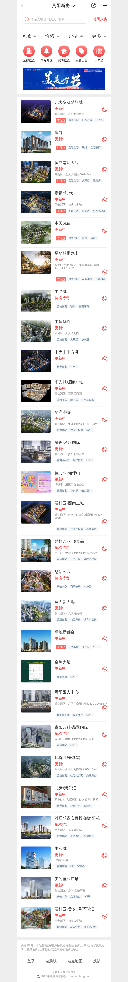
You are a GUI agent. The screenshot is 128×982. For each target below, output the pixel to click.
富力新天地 (65, 601)
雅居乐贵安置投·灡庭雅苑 (77, 818)
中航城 (61, 291)
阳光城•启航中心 (69, 382)
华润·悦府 (63, 412)
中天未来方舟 (67, 352)
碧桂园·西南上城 (69, 503)
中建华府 (63, 321)
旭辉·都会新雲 (67, 757)
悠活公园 (63, 571)
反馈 (97, 961)
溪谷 (59, 132)
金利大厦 (63, 662)
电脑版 (51, 961)
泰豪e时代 (64, 193)
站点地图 (74, 961)
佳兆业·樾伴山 (67, 473)
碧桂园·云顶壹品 (69, 541)
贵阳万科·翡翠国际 (71, 727)
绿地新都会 (65, 632)
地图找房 (100, 19)
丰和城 (61, 848)
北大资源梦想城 (69, 102)
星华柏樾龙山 (67, 253)
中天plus (62, 223)
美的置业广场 (67, 879)
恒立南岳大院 (67, 162)
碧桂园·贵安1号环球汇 (74, 909)
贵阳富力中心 (67, 692)
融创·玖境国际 (67, 442)
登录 (31, 961)
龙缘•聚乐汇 (65, 788)
